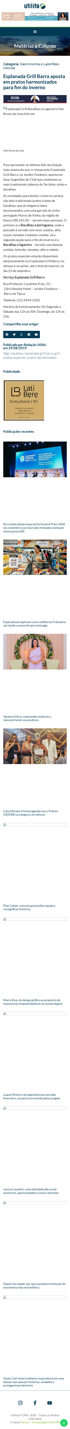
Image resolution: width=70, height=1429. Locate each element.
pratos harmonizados (42, 357)
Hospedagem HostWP (46, 1422)
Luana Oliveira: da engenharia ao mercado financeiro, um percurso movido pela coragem (31, 1096)
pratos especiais (14, 357)
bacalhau (17, 353)
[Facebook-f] (35, 1403)
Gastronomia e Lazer (36, 64)
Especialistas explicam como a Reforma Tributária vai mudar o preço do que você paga (34, 623)
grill (57, 353)
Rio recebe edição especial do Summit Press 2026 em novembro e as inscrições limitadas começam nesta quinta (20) (34, 527)
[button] (35, 31)
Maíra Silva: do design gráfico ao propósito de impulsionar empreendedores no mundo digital (32, 1001)
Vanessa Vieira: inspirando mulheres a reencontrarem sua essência (27, 718)
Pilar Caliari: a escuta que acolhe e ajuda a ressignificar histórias (29, 907)
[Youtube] (49, 1403)
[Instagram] (20, 1403)
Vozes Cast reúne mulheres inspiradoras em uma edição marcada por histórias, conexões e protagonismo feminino (33, 1381)
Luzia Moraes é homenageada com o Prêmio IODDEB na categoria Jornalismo (30, 812)
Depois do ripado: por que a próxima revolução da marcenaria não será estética (34, 1285)
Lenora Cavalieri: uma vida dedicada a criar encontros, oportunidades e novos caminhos (31, 1191)
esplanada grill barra (39, 353)
